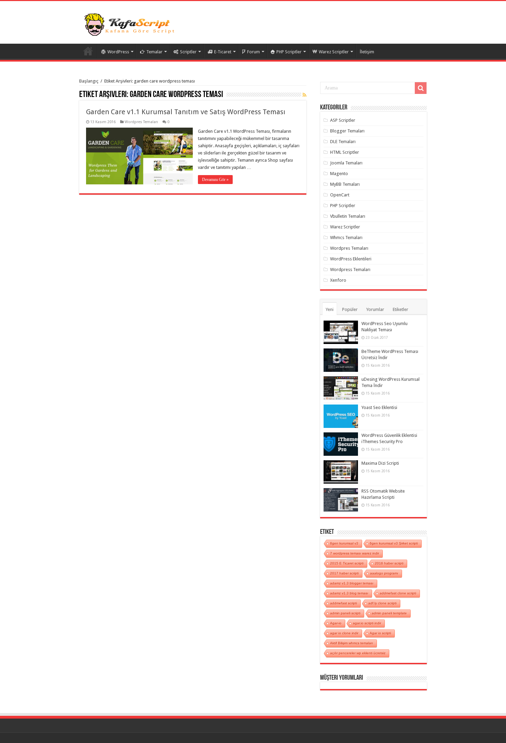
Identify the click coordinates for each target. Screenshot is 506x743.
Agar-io (335, 623)
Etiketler (400, 309)
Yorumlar (375, 309)
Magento (339, 173)
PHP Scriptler (289, 51)
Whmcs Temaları (346, 237)
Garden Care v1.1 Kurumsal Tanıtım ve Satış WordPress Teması (185, 112)
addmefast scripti (343, 603)
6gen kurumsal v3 (344, 543)
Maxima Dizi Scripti (380, 463)
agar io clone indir (344, 633)
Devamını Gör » (215, 179)
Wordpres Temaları (141, 122)
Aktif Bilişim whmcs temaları (351, 643)
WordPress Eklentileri (350, 258)
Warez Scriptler (334, 51)
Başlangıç (88, 81)
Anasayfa (88, 51)
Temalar (154, 51)
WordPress (118, 51)
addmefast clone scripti (398, 593)
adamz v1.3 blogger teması (351, 583)
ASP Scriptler (342, 120)
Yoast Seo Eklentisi (379, 407)
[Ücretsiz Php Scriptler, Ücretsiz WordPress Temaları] (130, 23)
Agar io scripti (380, 633)
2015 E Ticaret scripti (346, 563)
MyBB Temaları (345, 184)
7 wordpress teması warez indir (354, 553)
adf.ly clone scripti (382, 603)
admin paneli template (389, 613)
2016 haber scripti (389, 563)
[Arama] (420, 88)
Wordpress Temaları (350, 269)
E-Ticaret (222, 51)
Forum (253, 51)
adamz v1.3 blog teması (349, 593)
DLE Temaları (343, 141)
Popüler (350, 309)
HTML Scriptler (344, 152)
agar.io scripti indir (367, 623)
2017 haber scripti (344, 573)
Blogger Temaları (347, 130)
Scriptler (188, 51)
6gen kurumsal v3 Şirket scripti (394, 543)
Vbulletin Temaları (347, 216)
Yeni (330, 309)
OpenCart (339, 194)
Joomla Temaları (346, 162)
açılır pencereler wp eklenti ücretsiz (358, 653)
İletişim (367, 51)
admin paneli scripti (345, 613)
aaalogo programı (384, 573)
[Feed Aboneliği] (304, 95)
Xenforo (338, 280)
